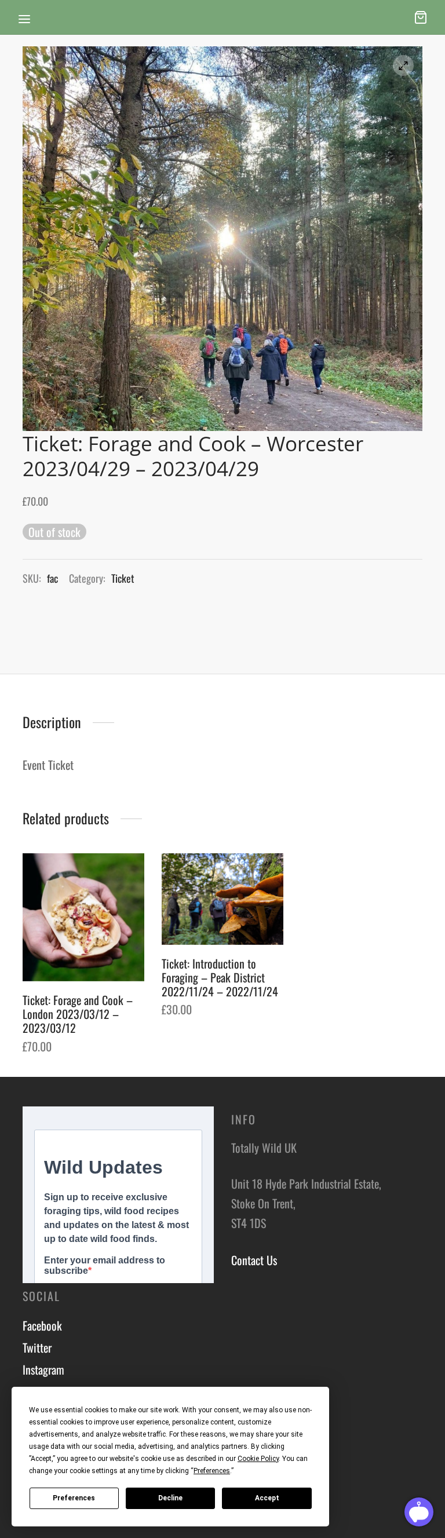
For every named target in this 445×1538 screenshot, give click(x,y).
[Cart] (421, 17)
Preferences (74, 1498)
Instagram (43, 1369)
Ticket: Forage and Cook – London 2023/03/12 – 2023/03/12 (78, 1013)
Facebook (42, 1325)
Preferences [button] (212, 1471)
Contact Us (254, 1260)
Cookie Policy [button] (258, 1459)
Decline (170, 1498)
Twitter (37, 1347)
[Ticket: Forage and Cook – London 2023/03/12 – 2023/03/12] (83, 917)
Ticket (122, 578)
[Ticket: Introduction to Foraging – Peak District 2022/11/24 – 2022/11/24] (222, 899)
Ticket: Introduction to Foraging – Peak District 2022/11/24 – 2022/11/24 (220, 977)
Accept (267, 1498)
